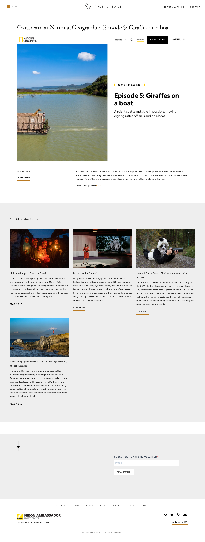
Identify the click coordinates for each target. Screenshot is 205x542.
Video (75, 506)
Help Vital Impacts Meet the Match (28, 273)
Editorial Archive (174, 7)
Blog (103, 506)
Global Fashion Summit (85, 273)
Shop (116, 506)
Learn (89, 506)
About (145, 506)
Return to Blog (23, 178)
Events (130, 506)
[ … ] (53, 296)
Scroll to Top (180, 522)
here (98, 185)
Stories (60, 506)
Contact (195, 7)
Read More (16, 304)
